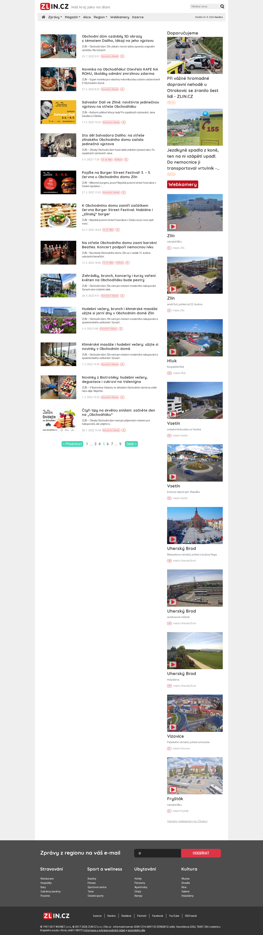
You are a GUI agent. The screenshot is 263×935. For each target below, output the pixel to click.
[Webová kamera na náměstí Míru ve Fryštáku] (195, 775)
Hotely (138, 878)
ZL (122, 56)
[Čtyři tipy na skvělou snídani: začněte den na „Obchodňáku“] (58, 420)
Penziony (140, 882)
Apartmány (141, 887)
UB (169, 561)
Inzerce (138, 17)
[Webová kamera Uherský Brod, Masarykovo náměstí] (195, 525)
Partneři (141, 915)
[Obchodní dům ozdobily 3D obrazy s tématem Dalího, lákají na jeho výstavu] (58, 46)
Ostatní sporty (96, 895)
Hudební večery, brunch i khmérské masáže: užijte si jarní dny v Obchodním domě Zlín (120, 310)
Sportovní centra (97, 887)
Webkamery (119, 17)
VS (169, 435)
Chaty (138, 891)
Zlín (171, 235)
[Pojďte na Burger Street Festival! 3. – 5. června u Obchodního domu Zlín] (58, 182)
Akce (87, 17)
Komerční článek (110, 56)
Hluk (172, 360)
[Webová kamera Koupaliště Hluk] (195, 337)
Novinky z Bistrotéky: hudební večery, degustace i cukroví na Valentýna (115, 379)
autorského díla (136, 930)
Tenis (91, 891)
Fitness (92, 882)
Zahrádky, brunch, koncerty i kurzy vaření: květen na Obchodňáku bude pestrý (119, 277)
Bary (43, 887)
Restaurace (47, 878)
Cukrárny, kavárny (51, 891)
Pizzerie (45, 895)
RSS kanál (191, 915)
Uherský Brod (181, 548)
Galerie (185, 891)
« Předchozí (72, 444)
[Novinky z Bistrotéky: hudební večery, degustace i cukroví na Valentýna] (58, 387)
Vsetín (173, 423)
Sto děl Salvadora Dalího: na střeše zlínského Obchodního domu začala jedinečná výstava (113, 139)
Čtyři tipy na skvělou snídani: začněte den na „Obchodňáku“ (118, 412)
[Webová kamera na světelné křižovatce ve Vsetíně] (195, 400)
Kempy (138, 895)
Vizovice (175, 736)
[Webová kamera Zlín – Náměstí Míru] (195, 212)
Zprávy (53, 17)
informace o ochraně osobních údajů (104, 930)
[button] (222, 6)
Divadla (186, 882)
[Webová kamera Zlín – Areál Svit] (195, 275)
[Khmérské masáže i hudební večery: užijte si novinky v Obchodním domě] (58, 354)
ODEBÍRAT (201, 853)
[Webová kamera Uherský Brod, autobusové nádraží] (195, 588)
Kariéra (112, 915)
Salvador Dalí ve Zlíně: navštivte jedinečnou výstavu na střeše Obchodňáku (120, 104)
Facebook (157, 915)
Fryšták (175, 798)
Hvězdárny (188, 895)
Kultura (118, 159)
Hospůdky (46, 882)
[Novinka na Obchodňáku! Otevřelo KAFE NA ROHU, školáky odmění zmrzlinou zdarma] (58, 79)
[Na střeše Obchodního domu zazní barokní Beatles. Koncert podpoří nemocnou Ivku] (58, 253)
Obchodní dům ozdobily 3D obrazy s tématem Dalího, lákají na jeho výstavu (118, 38)
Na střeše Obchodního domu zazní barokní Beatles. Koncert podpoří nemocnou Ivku (119, 244)
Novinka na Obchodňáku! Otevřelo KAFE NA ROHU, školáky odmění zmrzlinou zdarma (120, 71)
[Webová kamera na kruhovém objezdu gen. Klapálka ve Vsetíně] (195, 462)
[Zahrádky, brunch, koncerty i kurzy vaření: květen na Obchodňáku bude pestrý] (58, 285)
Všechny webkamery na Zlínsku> (187, 821)
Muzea (185, 878)
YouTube (174, 915)
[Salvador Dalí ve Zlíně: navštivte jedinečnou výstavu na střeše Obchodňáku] (58, 112)
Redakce (126, 915)
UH (169, 373)
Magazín (71, 17)
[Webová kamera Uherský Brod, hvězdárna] (195, 650)
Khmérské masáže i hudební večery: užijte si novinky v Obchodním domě (120, 346)
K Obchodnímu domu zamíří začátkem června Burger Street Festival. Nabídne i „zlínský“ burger (117, 209)
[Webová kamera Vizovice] (195, 713)
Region (99, 17)
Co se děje (107, 159)
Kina (184, 887)
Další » (131, 444)
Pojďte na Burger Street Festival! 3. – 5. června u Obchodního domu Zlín (116, 174)
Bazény (92, 878)
